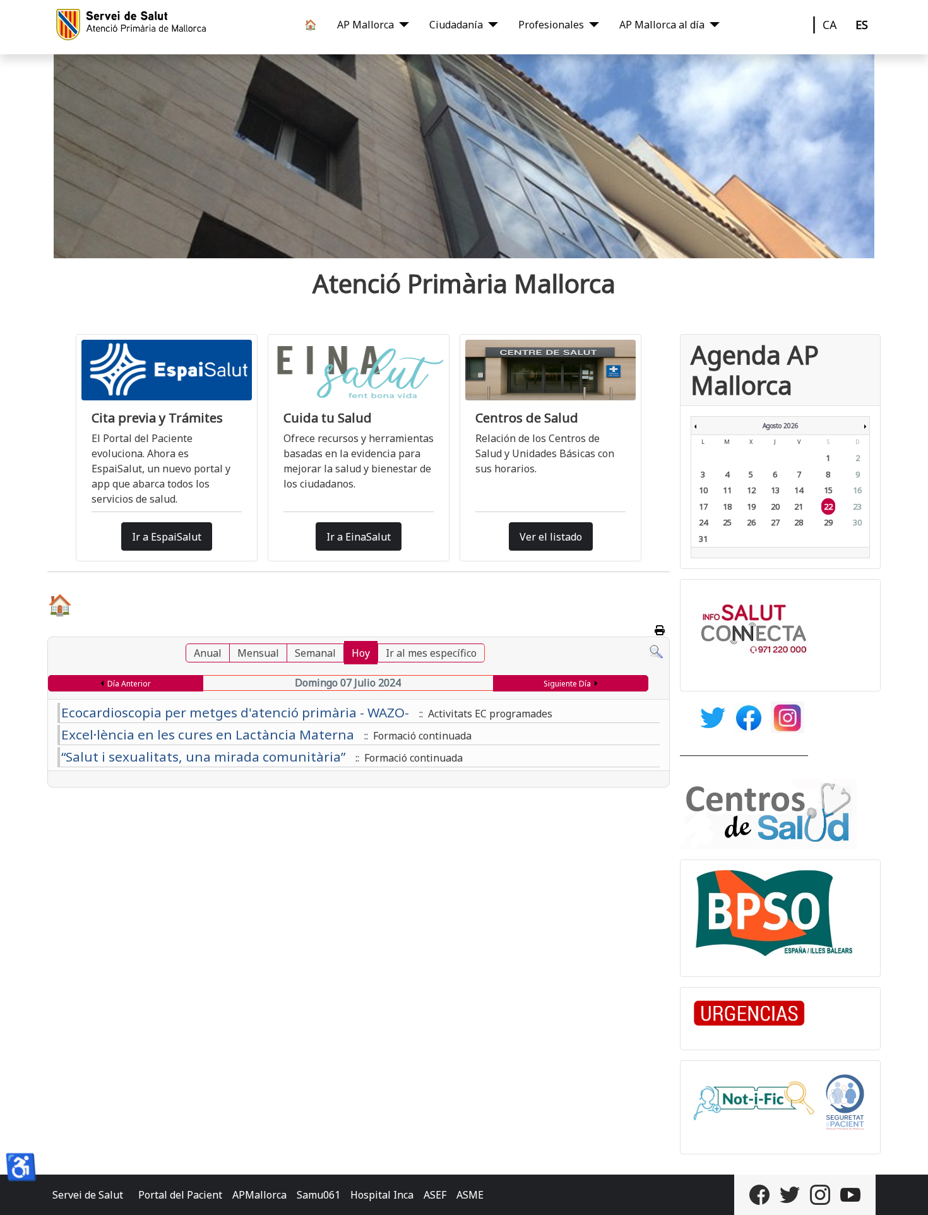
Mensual (258, 653)
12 (751, 490)
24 (703, 522)
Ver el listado (551, 537)
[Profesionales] (591, 24)
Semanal (315, 653)
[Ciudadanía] (490, 24)
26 (751, 522)
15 (828, 490)
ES (861, 24)
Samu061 (318, 1195)
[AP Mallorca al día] (712, 24)
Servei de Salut (87, 1195)
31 (703, 538)
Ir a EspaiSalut (166, 537)
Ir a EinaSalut (358, 537)
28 (798, 522)
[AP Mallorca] (401, 24)
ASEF (435, 1195)
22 (828, 506)
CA (830, 24)
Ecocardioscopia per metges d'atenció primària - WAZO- (235, 712)
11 (727, 490)
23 (857, 506)
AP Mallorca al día (662, 24)
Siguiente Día (567, 683)
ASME (470, 1195)
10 (703, 490)
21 (798, 506)
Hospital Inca (381, 1195)
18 (727, 506)
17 (703, 506)
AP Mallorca (365, 24)
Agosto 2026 (781, 425)
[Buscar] (656, 651)
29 (828, 522)
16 (857, 490)
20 (775, 506)
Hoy (361, 653)
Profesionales (551, 24)
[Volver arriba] (906, 1191)
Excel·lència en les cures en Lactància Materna (207, 734)
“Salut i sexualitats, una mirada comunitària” (203, 756)
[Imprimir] (661, 630)
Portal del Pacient (180, 1195)
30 (857, 522)
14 (798, 490)
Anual (208, 653)
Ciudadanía (456, 24)
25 (727, 522)
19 (751, 506)
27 (775, 522)
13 (775, 490)
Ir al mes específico (431, 653)
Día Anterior (129, 683)
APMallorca (259, 1195)
